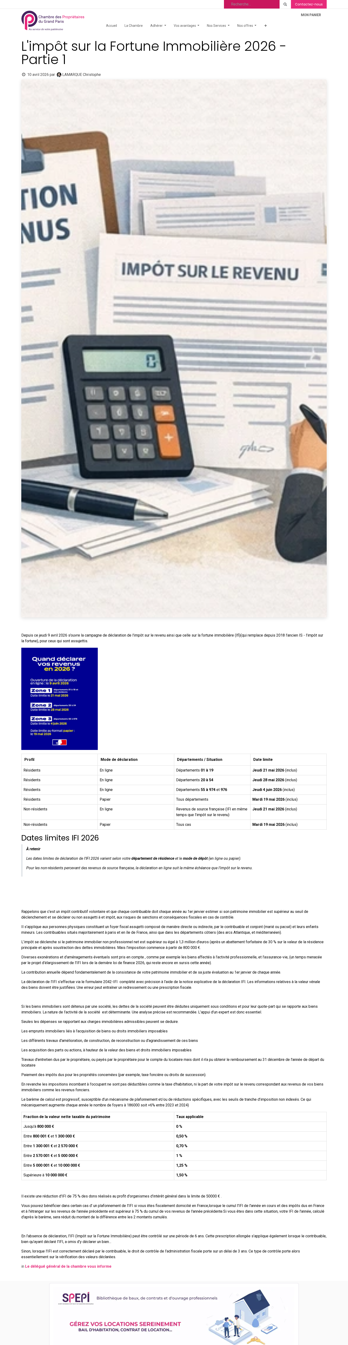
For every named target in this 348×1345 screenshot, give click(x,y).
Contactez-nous (309, 4)
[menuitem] (111, 25)
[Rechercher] (285, 4)
